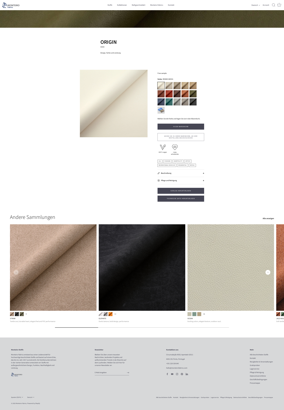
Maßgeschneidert (138, 5)
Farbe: (165, 79)
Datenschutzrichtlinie (258, 376)
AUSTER (177, 85)
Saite (169, 85)
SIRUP (177, 93)
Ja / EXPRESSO (12, 314)
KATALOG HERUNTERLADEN (181, 191)
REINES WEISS (161, 85)
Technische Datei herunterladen (181, 199)
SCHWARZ (193, 101)
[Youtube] (172, 374)
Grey (106, 314)
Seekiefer (169, 101)
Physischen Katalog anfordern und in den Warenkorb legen (161, 110)
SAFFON (185, 93)
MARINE (161, 101)
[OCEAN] (230, 267)
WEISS (101, 314)
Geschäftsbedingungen (258, 379)
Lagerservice (254, 369)
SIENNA (110, 314)
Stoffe (109, 5)
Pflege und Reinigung (169, 180)
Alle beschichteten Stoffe (259, 354)
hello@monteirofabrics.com (176, 368)
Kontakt (171, 5)
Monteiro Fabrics (156, 5)
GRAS (22, 314)
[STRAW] (53, 267)
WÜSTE (193, 85)
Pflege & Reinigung (257, 372)
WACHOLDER (193, 93)
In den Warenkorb (180, 127)
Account (266, 5)
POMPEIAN (177, 101)
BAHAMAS (194, 314)
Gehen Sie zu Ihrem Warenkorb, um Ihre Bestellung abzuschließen (181, 137)
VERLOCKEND (189, 314)
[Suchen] (273, 5)
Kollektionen (122, 5)
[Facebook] (167, 374)
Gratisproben (255, 365)
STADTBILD (185, 101)
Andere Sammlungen (32, 217)
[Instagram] (177, 374)
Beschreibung (166, 173)
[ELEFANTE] (142, 267)
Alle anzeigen (268, 218)
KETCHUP (169, 93)
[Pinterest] (182, 374)
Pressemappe (255, 383)
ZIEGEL (278, 314)
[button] (16, 272)
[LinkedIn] (187, 374)
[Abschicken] (128, 373)
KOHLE (17, 314)
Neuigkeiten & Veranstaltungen (261, 362)
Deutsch (254, 5)
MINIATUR (185, 85)
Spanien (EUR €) (16, 397)
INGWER (161, 93)
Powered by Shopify (33, 403)
